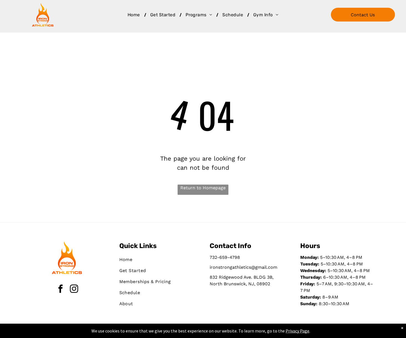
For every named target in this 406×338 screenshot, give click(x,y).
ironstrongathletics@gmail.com (243, 267)
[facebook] (60, 289)
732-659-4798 (225, 257)
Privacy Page (297, 331)
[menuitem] (134, 15)
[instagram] (74, 289)
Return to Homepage (203, 187)
